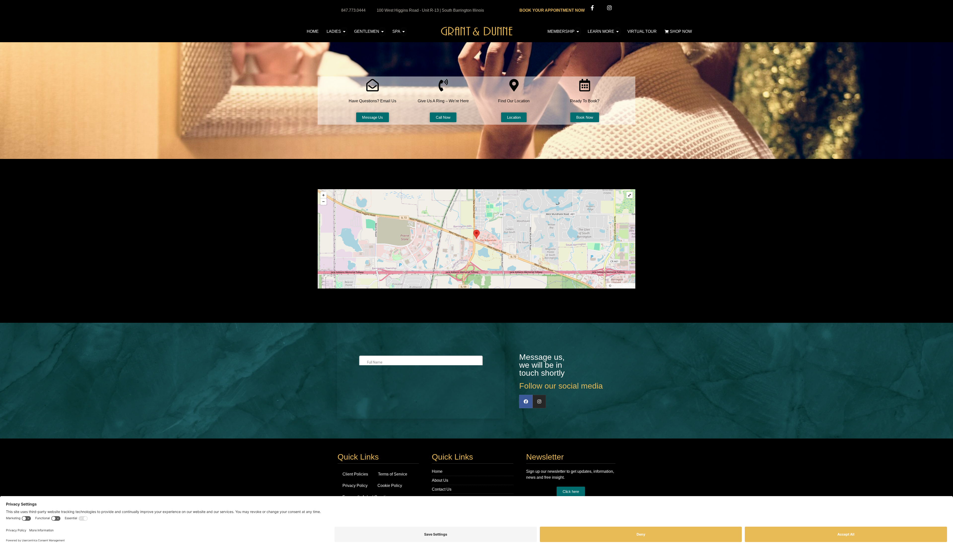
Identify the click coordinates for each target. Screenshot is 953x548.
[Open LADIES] (344, 32)
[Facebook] (526, 401)
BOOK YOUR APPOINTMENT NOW (552, 10)
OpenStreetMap (622, 286)
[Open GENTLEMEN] (382, 32)
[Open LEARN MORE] (617, 32)
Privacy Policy (355, 485)
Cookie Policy (389, 485)
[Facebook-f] (592, 8)
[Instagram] (609, 8)
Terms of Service (392, 474)
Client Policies (355, 474)
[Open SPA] (404, 32)
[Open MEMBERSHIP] (578, 32)
